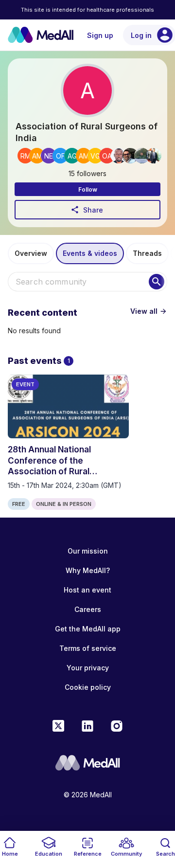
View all (148, 311)
